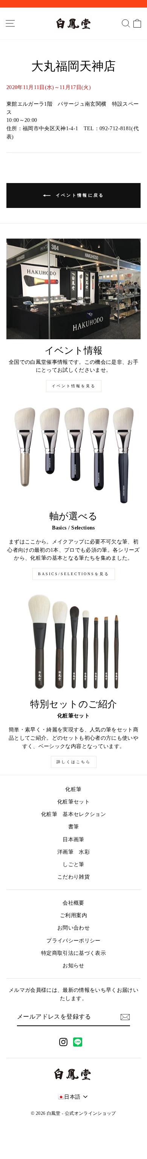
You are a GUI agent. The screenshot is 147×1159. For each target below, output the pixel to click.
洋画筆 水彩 (73, 852)
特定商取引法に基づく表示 (73, 953)
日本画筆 (73, 839)
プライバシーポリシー (73, 941)
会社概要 (73, 903)
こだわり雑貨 (73, 877)
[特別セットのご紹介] (73, 642)
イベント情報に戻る (79, 194)
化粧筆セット (73, 802)
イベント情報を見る (74, 386)
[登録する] (125, 1017)
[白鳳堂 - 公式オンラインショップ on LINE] (77, 1042)
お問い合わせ (73, 928)
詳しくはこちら (74, 762)
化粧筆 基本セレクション (73, 814)
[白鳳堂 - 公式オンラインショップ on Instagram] (63, 1041)
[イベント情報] (73, 289)
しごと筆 (73, 864)
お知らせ (73, 965)
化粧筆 (73, 789)
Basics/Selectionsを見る (73, 574)
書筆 (73, 827)
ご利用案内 (73, 915)
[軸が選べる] (73, 454)
